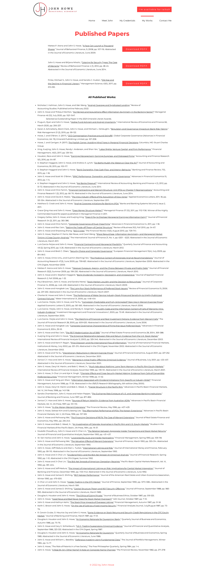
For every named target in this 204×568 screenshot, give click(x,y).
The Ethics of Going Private (89, 495)
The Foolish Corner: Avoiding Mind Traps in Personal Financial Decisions (103, 142)
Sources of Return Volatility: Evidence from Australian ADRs (101, 400)
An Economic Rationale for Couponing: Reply (98, 519)
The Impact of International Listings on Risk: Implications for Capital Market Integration (111, 468)
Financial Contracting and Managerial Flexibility (98, 244)
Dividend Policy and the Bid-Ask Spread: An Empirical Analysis (98, 455)
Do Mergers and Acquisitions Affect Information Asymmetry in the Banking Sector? (113, 112)
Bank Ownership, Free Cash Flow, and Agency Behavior (104, 169)
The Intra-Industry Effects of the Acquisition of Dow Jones (99, 197)
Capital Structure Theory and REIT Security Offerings (99, 488)
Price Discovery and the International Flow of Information (98, 343)
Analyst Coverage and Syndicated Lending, (109, 105)
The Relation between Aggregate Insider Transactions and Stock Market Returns (127, 431)
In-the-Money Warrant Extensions (68, 407)
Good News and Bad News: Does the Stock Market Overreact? (82, 499)
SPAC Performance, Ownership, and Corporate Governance (101, 176)
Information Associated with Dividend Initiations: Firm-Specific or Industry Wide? (111, 380)
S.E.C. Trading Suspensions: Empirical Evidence (99, 526)
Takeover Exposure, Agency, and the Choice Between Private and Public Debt (110, 268)
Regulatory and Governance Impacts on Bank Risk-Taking (139, 129)
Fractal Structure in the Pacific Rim (106, 387)
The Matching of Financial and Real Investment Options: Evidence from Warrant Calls (116, 319)
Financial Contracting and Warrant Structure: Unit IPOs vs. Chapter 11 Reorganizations (110, 190)
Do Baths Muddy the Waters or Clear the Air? (115, 163)
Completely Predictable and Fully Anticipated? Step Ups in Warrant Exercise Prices (122, 302)
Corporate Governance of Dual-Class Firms (89, 224)
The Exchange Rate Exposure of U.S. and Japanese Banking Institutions (126, 393)
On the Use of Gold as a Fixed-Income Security (93, 505)
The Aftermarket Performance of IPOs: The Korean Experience (112, 410)
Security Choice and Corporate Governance (91, 251)
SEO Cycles (78, 230)
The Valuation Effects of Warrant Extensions (92, 441)
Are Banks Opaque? (86, 183)
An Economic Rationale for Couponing (95, 533)
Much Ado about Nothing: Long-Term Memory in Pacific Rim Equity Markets (126, 366)
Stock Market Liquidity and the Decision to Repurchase (114, 281)
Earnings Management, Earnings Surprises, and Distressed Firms (102, 156)
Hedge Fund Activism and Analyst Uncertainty (93, 122)
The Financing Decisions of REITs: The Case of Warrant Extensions (102, 417)
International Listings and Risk (98, 448)
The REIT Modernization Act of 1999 (83, 332)
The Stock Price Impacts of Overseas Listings (91, 502)
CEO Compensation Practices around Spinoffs (90, 135)
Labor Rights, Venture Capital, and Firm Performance (125, 149)
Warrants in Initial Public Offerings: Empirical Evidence (99, 360)
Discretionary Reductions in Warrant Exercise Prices (88, 353)
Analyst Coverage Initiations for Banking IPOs (96, 203)
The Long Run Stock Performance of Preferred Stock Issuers (99, 288)
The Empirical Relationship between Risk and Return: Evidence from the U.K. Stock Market (114, 336)
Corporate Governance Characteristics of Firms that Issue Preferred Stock (105, 326)
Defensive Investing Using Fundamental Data (97, 539)
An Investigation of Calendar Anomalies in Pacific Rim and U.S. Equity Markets (111, 424)
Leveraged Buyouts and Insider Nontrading (92, 438)
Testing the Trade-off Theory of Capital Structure (89, 227)
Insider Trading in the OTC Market (84, 482)
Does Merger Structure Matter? (87, 210)
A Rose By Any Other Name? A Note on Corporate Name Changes (83, 550)
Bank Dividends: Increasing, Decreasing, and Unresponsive (105, 275)
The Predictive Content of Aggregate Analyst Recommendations (121, 258)
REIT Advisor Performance (86, 475)
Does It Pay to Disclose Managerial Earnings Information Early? (115, 217)
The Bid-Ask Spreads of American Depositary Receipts (94, 461)
